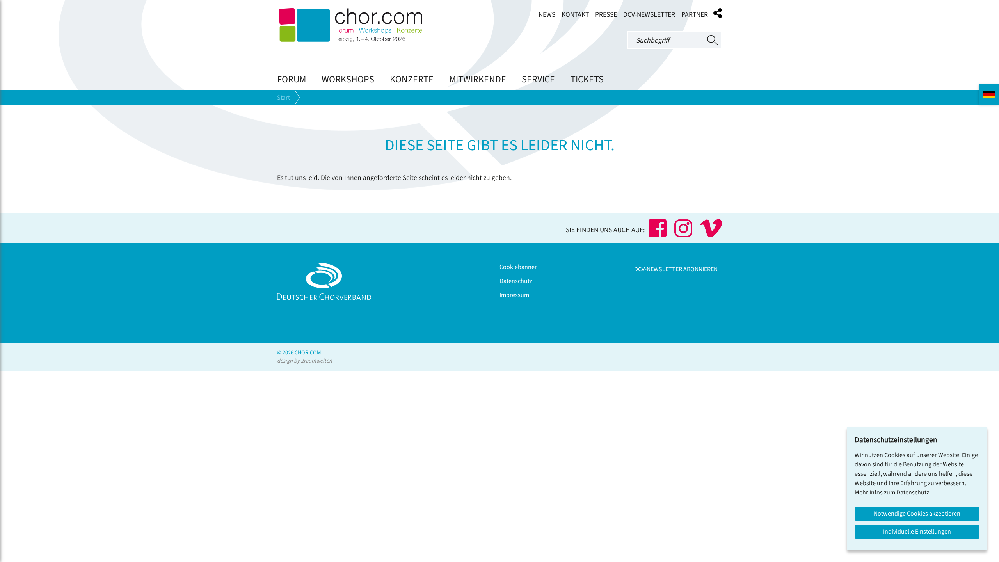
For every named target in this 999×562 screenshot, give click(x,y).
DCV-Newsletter (649, 15)
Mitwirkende (477, 79)
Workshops (348, 79)
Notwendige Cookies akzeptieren (917, 513)
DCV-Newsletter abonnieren (676, 269)
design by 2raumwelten (304, 361)
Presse (606, 15)
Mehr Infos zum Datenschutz (892, 492)
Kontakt (575, 15)
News (547, 15)
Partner (694, 15)
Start (283, 97)
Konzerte (412, 79)
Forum (291, 79)
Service (538, 79)
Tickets (587, 79)
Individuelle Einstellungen (917, 531)
